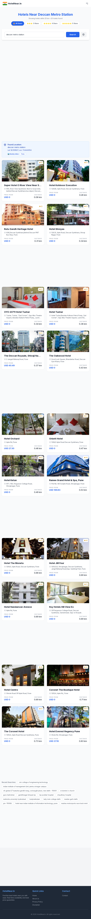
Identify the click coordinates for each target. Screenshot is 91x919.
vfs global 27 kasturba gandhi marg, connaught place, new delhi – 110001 (30, 791)
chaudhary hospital (64, 795)
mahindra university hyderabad (14, 799)
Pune (23, 154)
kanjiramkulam (35, 799)
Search (73, 34)
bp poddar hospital (46, 795)
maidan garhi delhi (71, 799)
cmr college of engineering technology (33, 782)
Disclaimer (36, 905)
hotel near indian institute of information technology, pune (36, 803)
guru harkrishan (9, 795)
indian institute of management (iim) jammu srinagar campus (24, 786)
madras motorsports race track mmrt (74, 803)
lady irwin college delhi (52, 799)
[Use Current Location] (83, 34)
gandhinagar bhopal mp (27, 795)
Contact (65, 895)
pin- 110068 (7, 803)
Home (34, 895)
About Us (35, 899)
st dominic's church (67, 791)
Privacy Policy (37, 902)
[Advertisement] (36, 58)
